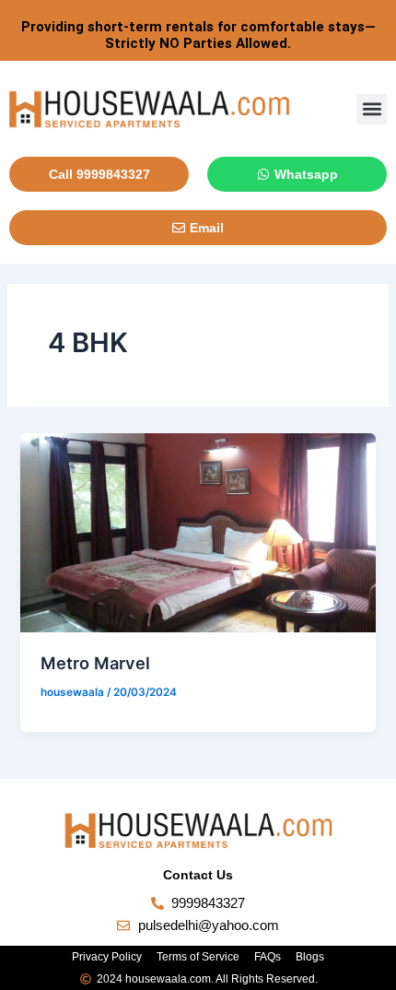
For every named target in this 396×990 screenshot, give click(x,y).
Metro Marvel (95, 663)
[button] (371, 109)
